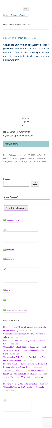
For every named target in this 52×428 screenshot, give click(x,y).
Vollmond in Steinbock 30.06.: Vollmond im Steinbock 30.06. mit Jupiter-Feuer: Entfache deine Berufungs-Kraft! (24, 350)
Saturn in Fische (39, 162)
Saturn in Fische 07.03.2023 (20, 37)
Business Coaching (13, 158)
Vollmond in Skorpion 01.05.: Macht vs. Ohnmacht (23, 387)
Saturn (29, 162)
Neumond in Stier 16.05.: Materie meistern (20, 384)
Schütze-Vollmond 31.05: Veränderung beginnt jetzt (23, 377)
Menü (26, 8)
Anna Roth (43, 155)
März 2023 (12, 162)
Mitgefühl (21, 162)
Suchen (6, 179)
